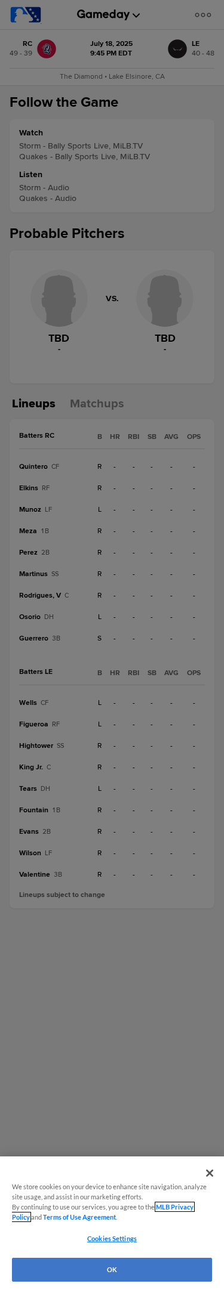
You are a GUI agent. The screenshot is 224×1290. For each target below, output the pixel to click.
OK (112, 1269)
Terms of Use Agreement (79, 1217)
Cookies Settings (112, 1238)
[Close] (210, 1173)
